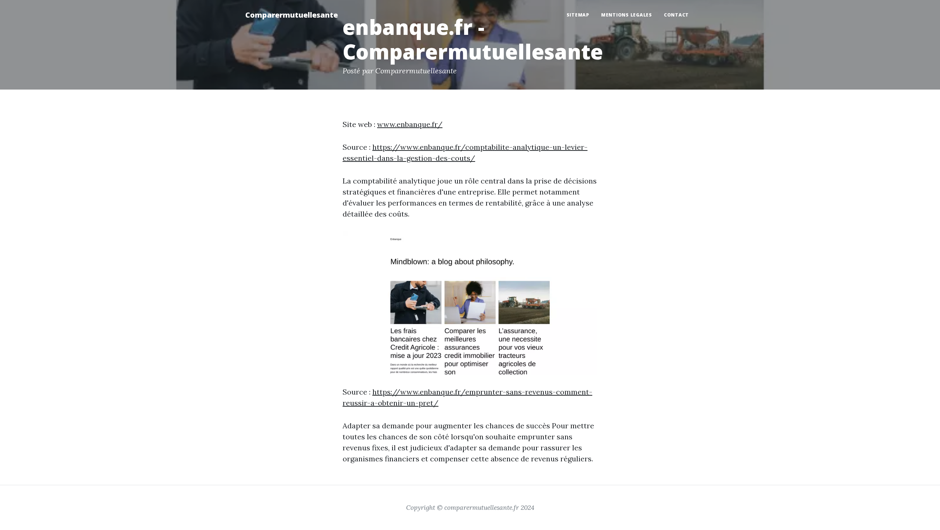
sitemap (578, 15)
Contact (676, 15)
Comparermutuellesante (291, 15)
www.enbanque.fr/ (409, 124)
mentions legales (626, 15)
